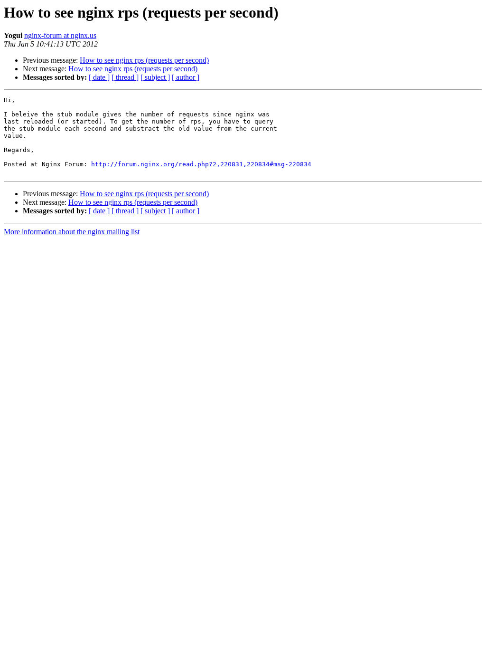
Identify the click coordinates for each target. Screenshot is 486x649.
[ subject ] (155, 77)
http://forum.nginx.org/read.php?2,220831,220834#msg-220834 (201, 164)
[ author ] (185, 77)
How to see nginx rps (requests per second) (144, 60)
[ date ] (99, 77)
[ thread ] (125, 77)
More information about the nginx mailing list (72, 232)
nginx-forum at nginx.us (60, 35)
